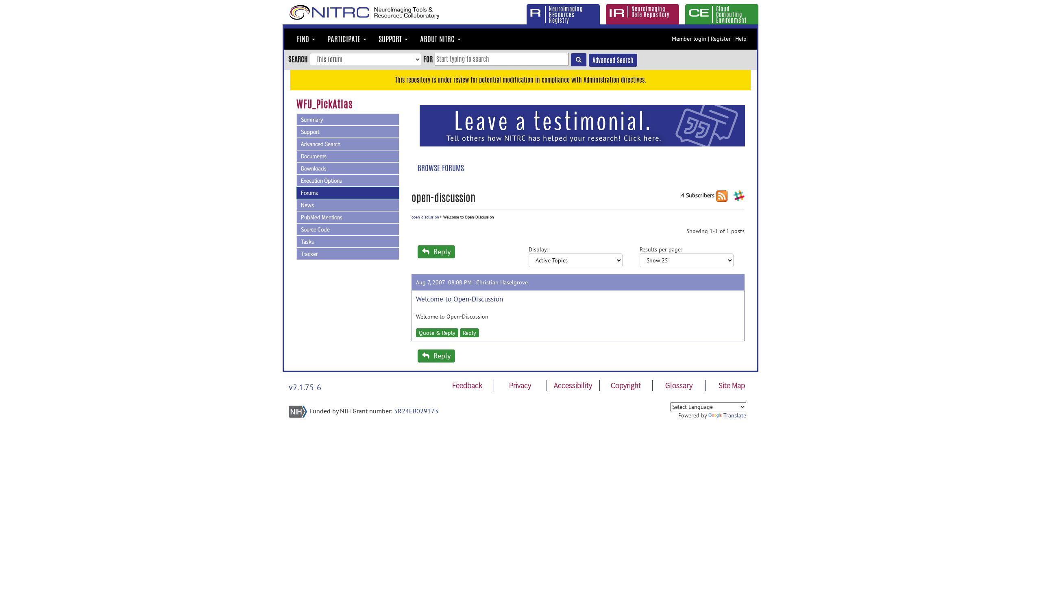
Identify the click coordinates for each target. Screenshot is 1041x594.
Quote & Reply (437, 332)
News (307, 205)
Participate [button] (344, 39)
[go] (579, 60)
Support (310, 131)
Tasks (307, 241)
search (298, 59)
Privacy (520, 385)
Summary (312, 119)
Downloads (314, 168)
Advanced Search (613, 60)
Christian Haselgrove (502, 282)
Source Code (315, 229)
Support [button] (391, 39)
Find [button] (304, 39)
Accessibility (573, 385)
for (428, 59)
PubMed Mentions (321, 217)
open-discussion (425, 217)
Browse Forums (441, 168)
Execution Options (321, 180)
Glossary (679, 385)
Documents (314, 156)
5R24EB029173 (416, 411)
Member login (689, 38)
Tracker (309, 254)
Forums (309, 193)
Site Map (732, 385)
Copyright (626, 385)
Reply (441, 251)
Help (741, 38)
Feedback (467, 385)
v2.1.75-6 (305, 387)
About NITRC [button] (438, 39)
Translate (734, 415)
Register (721, 38)
